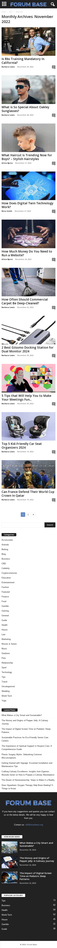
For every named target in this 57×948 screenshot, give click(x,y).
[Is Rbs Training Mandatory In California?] (28, 41)
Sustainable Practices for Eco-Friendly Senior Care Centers (25, 739)
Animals (5, 544)
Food (4, 601)
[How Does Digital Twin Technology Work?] (28, 186)
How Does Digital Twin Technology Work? (27, 205)
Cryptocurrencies (9, 573)
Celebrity (6, 568)
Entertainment (8, 582)
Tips (4, 677)
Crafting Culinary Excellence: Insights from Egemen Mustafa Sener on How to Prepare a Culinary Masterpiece (28, 773)
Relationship (7, 663)
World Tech (7, 696)
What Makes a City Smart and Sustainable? (22, 715)
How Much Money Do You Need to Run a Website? (27, 253)
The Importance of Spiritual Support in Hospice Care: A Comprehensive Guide (27, 747)
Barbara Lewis (8, 67)
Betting (5, 549)
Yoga (4, 700)
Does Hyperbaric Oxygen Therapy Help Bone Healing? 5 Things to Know (27, 787)
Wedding (6, 691)
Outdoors (6, 653)
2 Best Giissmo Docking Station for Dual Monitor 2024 (28, 349)
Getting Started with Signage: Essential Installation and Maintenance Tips (27, 764)
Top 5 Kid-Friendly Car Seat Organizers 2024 (22, 446)
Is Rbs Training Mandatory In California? (23, 61)
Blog (4, 554)
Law (3, 634)
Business (6, 559)
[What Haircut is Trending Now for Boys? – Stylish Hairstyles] (28, 138)
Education (6, 578)
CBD (4, 563)
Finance (5, 596)
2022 (11, 12)
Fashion (5, 587)
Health (4, 625)
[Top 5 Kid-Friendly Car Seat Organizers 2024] (28, 426)
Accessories (7, 540)
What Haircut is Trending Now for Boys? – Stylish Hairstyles (27, 157)
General (5, 615)
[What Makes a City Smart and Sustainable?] (9, 847)
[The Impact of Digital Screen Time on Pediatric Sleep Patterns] (9, 877)
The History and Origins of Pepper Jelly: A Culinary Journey (25, 722)
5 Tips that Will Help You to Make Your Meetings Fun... (26, 398)
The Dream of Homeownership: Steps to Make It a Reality (28, 780)
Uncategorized (8, 686)
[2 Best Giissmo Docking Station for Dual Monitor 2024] (28, 330)
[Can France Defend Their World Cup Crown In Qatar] (28, 474)
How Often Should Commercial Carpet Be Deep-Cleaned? (25, 301)
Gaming (5, 611)
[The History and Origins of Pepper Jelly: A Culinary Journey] (9, 862)
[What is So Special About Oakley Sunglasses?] (28, 89)
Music (4, 648)
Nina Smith (7, 211)
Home (4, 12)
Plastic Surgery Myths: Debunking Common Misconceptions (22, 756)
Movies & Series (9, 644)
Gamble (5, 606)
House (4, 630)
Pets (4, 658)
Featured (6, 592)
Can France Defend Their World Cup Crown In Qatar (28, 494)
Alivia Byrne (7, 163)
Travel (4, 682)
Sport (4, 667)
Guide (4, 620)
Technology (7, 672)
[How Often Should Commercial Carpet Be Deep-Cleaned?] (28, 282)
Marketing (6, 639)
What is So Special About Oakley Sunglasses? (25, 109)
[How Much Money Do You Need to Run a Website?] (28, 234)
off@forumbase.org (34, 825)
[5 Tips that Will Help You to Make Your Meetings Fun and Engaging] (28, 378)
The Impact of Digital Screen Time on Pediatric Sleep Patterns (26, 730)
